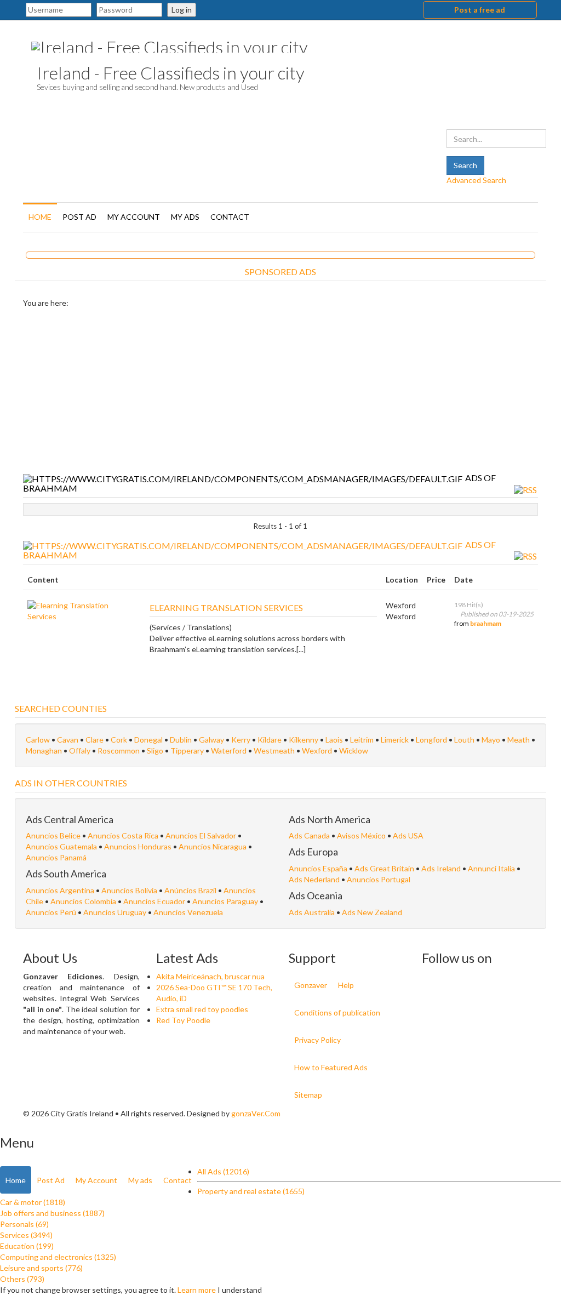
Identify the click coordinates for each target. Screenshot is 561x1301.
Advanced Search (476, 180)
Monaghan (44, 750)
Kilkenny (303, 739)
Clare (94, 739)
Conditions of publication (337, 1012)
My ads (185, 216)
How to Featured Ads (331, 1067)
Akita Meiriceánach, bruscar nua (210, 976)
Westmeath (274, 750)
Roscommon (119, 750)
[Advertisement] (280, 390)
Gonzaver (310, 985)
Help (346, 985)
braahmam (485, 623)
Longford (431, 739)
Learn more (197, 1289)
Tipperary (187, 750)
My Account (133, 216)
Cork (119, 739)
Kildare (269, 739)
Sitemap (308, 1094)
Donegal (148, 739)
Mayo (491, 739)
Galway (211, 739)
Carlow (38, 739)
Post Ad (79, 216)
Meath (518, 739)
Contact (229, 216)
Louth (464, 739)
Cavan (67, 739)
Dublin (181, 739)
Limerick (395, 739)
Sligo (155, 750)
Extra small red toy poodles (202, 1009)
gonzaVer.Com (255, 1113)
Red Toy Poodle (183, 1020)
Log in (181, 9)
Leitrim (362, 739)
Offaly (79, 750)
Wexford (317, 750)
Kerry (240, 739)
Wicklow (353, 750)
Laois (334, 739)
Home (39, 216)
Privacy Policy (317, 1040)
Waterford (229, 750)
